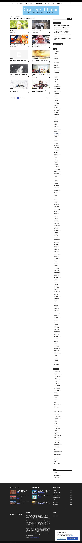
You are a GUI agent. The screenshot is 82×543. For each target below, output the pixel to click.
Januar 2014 (56, 289)
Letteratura (56, 413)
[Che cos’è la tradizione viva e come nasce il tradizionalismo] (13, 492)
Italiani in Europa (57, 409)
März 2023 (56, 123)
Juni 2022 (56, 138)
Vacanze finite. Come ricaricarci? (40, 60)
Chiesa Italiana (57, 387)
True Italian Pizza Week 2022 (17, 45)
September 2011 (57, 336)
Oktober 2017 (56, 228)
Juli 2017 (55, 234)
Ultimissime (56, 459)
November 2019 (57, 190)
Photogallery (56, 430)
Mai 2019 (55, 199)
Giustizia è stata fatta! (37, 30)
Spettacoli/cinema (57, 454)
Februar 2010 (56, 364)
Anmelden (56, 472)
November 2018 (57, 209)
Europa (55, 397)
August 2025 (56, 72)
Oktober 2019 (56, 192)
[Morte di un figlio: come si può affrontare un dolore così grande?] (34, 502)
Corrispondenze (57, 390)
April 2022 (56, 142)
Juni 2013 (56, 301)
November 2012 (57, 313)
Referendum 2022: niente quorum (44, 495)
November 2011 (57, 333)
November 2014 (57, 274)
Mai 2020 (55, 180)
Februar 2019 (56, 204)
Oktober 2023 (56, 110)
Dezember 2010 (57, 348)
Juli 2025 (55, 74)
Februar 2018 (56, 221)
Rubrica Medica (57, 442)
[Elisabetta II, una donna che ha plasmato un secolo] (41, 39)
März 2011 (56, 343)
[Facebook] (69, 1)
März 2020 (56, 183)
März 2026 (56, 60)
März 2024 (56, 102)
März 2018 (56, 220)
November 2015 (57, 254)
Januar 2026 (56, 64)
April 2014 (56, 284)
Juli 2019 (55, 195)
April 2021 (56, 162)
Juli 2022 (55, 136)
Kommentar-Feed (57, 475)
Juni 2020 (56, 178)
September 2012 (57, 317)
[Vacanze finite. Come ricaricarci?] (41, 54)
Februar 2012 (56, 327)
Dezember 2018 (57, 208)
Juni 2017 (56, 235)
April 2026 (56, 58)
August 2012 (56, 319)
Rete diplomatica (57, 435)
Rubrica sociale (57, 446)
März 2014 (56, 286)
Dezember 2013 (57, 291)
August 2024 (56, 93)
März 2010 (56, 362)
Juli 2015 (55, 260)
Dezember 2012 (57, 312)
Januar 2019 (56, 206)
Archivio (55, 378)
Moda (55, 420)
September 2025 (57, 70)
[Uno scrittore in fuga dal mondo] (19, 68)
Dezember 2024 (57, 86)
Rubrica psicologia (57, 444)
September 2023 (57, 112)
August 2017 (56, 232)
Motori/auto (56, 425)
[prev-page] (11, 98)
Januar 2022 (56, 147)
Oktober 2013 (56, 294)
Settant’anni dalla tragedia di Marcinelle (61, 25)
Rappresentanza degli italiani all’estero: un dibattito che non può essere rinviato (62, 28)
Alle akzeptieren (72, 538)
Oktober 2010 (56, 352)
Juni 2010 (56, 357)
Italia (55, 406)
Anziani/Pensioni (57, 376)
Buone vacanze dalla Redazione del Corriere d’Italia (62, 39)
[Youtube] (71, 1)
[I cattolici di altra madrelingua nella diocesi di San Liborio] (41, 84)
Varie (53, 3)
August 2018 (56, 213)
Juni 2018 (56, 215)
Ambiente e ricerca (57, 374)
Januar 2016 (56, 251)
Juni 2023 (56, 117)
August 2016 (56, 246)
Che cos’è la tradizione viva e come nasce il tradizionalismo (62, 35)
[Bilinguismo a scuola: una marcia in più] (41, 68)
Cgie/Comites (56, 383)
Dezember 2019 (57, 188)
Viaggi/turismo (57, 463)
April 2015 (56, 265)
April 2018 (56, 218)
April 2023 (56, 121)
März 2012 (56, 326)
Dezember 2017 (57, 225)
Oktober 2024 (56, 90)
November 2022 (57, 129)
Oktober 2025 (56, 69)
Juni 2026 (56, 55)
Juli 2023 (55, 116)
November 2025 (57, 67)
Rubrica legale (57, 440)
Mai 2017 (55, 237)
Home (13, 3)
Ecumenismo (56, 395)
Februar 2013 (56, 308)
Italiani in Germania (58, 411)
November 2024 (57, 88)
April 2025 (56, 79)
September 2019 (57, 194)
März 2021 (56, 164)
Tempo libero (56, 458)
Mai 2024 (55, 98)
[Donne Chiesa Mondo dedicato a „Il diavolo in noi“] (13, 497)
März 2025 (56, 81)
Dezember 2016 (57, 239)
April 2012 (56, 324)
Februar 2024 (56, 103)
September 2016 (57, 244)
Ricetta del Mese (57, 437)
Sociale (47, 3)
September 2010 (57, 353)
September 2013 (57, 296)
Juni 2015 (56, 261)
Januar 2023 (56, 126)
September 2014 (57, 277)
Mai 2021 (55, 161)
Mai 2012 (55, 322)
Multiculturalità (57, 426)
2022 (14, 16)
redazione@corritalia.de (34, 537)
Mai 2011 (55, 340)
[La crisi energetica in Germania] (19, 54)
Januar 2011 (56, 346)
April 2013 (56, 305)
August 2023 (56, 114)
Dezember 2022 (57, 128)
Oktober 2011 (56, 334)
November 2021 (57, 150)
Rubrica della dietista (35, 58)
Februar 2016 (56, 249)
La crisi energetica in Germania (18, 60)
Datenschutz (71, 535)
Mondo (55, 421)
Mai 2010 (55, 359)
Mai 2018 (55, 216)
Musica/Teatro (57, 428)
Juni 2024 (56, 96)
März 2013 (56, 307)
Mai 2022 (55, 140)
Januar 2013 (56, 310)
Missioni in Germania (58, 418)
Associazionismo (57, 380)
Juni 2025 (56, 76)
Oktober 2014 (56, 275)
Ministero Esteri (57, 416)
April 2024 (56, 100)
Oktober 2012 (56, 315)
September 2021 (57, 154)
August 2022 (56, 135)
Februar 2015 (56, 268)
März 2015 (56, 267)
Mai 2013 (55, 303)
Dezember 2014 (57, 272)
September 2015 (57, 258)
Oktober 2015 (56, 256)
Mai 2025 (55, 77)
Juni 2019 (56, 197)
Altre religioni (56, 373)
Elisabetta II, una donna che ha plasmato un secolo (39, 45)
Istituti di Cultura (57, 404)
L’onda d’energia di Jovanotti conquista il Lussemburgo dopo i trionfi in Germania (61, 32)
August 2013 (56, 298)
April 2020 (56, 182)
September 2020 (57, 175)
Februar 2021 (56, 166)
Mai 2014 (55, 282)
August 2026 (56, 51)
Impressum (21, 0)
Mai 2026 (55, 57)
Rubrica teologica (57, 447)
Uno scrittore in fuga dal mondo (18, 74)
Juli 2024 (55, 95)
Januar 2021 (56, 168)
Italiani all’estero (29, 3)
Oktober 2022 (56, 131)
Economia (56, 393)
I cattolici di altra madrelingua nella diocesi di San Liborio (41, 90)
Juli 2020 (55, 176)
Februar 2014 (56, 287)
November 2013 (57, 293)
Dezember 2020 (57, 169)
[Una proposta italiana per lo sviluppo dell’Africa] (19, 84)
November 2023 (57, 109)
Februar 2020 (56, 185)
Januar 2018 (56, 223)
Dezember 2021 (57, 149)
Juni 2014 (56, 280)
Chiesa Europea (57, 385)
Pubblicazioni (56, 433)
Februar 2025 (56, 83)
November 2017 (57, 227)
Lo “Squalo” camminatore (16, 30)
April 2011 (56, 341)
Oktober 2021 (56, 152)
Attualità (20, 3)
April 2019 (56, 201)
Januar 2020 (56, 187)
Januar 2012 (56, 329)
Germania (56, 399)
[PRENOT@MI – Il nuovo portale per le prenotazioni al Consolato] (34, 492)
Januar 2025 (56, 84)
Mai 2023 (55, 119)
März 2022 (56, 143)
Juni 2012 (56, 320)
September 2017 (57, 230)
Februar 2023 (56, 124)
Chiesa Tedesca (34, 88)
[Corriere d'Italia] (41, 10)
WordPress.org (57, 477)
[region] (67, 535)
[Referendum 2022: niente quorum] (34, 497)
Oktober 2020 (56, 173)
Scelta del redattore (58, 451)
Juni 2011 (56, 338)
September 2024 (57, 91)
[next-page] (25, 98)
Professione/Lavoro (58, 432)
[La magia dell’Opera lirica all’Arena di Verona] (13, 502)
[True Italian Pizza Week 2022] (19, 39)
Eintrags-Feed (56, 474)
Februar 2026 (56, 62)
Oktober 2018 (56, 211)
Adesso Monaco (57, 371)
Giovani (33, 72)
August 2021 (56, 156)
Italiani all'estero (57, 407)
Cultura (59, 3)
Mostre (55, 423)
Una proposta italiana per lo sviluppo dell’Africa (17, 90)
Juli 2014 (55, 279)
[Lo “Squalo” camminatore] (19, 24)
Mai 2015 (55, 263)
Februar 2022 (56, 145)
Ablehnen (61, 538)
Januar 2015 (56, 270)
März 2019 (56, 202)
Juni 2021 (56, 159)
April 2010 (56, 360)
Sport (55, 456)
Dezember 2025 (57, 65)
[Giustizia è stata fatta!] (41, 24)
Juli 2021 (55, 157)
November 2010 (57, 350)
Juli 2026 (55, 53)
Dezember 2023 (57, 107)
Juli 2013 (55, 300)
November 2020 (57, 171)
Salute (55, 449)
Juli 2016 (55, 248)
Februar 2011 (56, 345)
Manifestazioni (57, 414)
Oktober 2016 (56, 242)
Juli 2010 (55, 355)
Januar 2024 (56, 105)
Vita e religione (39, 3)
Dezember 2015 (57, 253)
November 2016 (57, 241)
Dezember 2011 (57, 331)
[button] (70, 3)
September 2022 (57, 133)
